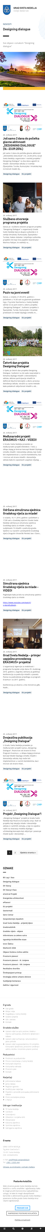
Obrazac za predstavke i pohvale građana (19, 1167)
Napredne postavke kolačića (22, 1213)
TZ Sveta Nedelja (12, 1109)
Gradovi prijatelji (12, 1016)
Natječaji (7, 1077)
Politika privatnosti (22, 1220)
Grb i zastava (10, 1019)
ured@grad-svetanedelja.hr (19, 1159)
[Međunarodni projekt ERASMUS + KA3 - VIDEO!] (22, 415)
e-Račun (9, 1100)
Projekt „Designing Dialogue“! (22, 813)
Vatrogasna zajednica (14, 1128)
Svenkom (9, 1112)
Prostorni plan (11, 1069)
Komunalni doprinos (13, 1064)
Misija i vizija (10, 1011)
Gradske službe (11, 1028)
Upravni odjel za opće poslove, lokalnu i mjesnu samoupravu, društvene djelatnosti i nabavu (23, 1033)
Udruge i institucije (12, 1105)
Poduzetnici (9, 1055)
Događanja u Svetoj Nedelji (16, 1014)
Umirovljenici (10, 1114)
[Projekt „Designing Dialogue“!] (22, 792)
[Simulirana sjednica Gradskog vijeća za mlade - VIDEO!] (22, 562)
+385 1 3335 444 (13, 1162)
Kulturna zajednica (13, 1122)
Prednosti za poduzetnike (15, 1058)
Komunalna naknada (13, 1066)
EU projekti (26, 174)
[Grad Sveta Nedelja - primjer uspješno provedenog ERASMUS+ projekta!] (22, 634)
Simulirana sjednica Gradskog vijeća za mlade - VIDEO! (21, 587)
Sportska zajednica (13, 1125)
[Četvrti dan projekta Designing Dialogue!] (22, 341)
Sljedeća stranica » (28, 852)
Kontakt (9, 1022)
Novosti (7, 24)
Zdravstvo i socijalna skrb (15, 1117)
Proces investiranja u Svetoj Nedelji (19, 1061)
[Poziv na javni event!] (22, 271)
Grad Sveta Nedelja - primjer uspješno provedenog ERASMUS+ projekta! (22, 659)
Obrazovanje (10, 1120)
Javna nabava (10, 1084)
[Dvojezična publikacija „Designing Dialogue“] (22, 716)
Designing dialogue (11, 174)
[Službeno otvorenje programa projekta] (22, 197)
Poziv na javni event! (16, 292)
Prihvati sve (22, 1208)
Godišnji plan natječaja (14, 1089)
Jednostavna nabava (13, 1081)
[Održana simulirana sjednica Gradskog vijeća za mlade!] (22, 488)
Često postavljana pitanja (15, 1097)
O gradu (7, 1005)
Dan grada (9, 1008)
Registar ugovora (12, 1086)
